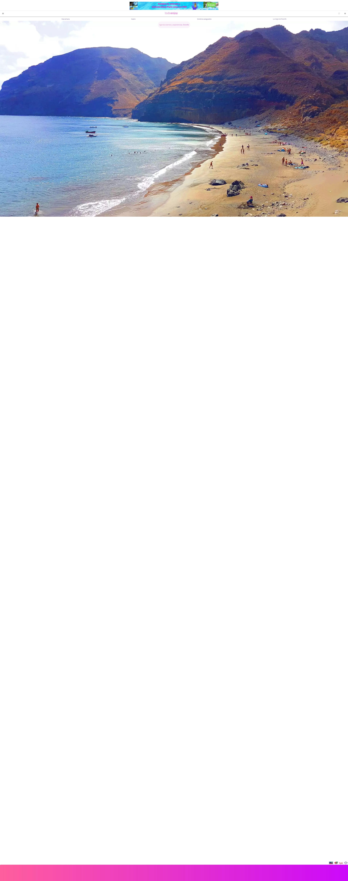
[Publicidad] (174, 6)
